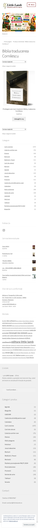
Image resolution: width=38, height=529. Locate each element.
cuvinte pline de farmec (16, 335)
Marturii (6, 166)
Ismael (7, 352)
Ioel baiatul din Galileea (27, 349)
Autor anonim (7, 325)
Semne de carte (9, 193)
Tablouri (7, 202)
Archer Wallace (27, 323)
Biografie (7, 209)
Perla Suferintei (9, 189)
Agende (6, 170)
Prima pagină (7, 42)
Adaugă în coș (19, 119)
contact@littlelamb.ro (9, 304)
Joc (11, 352)
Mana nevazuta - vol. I (26, 352)
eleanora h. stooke (15, 345)
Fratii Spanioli (15, 347)
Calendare (7, 186)
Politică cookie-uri (13, 521)
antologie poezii (7, 323)
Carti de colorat (9, 163)
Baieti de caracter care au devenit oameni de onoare (14, 328)
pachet (23, 355)
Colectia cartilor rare (10, 150)
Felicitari (7, 199)
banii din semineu (18, 330)
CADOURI (7, 196)
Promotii (7, 179)
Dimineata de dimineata (18, 338)
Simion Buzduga (22, 357)
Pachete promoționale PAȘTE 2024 (14, 206)
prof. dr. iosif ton (29, 355)
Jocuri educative (9, 173)
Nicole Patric (10, 355)
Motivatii (7, 157)
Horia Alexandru (25, 347)
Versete (6, 176)
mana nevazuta (17, 352)
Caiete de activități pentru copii (14, 183)
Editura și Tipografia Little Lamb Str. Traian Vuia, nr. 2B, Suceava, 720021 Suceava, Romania (14, 297)
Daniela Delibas (6, 338)
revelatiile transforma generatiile (10, 357)
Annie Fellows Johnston (28, 321)
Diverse (6, 153)
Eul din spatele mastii (25, 345)
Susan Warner (30, 357)
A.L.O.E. (4, 321)
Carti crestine (8, 147)
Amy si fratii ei (19, 321)
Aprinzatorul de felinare (17, 323)
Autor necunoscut (16, 325)
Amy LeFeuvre (11, 321)
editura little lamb (22, 342)
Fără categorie (9, 441)
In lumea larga (17, 350)
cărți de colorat (27, 335)
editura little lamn (6, 345)
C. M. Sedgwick (25, 330)
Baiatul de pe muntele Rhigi (27, 325)
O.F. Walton (17, 355)
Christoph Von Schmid (18, 333)
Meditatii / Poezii (9, 160)
